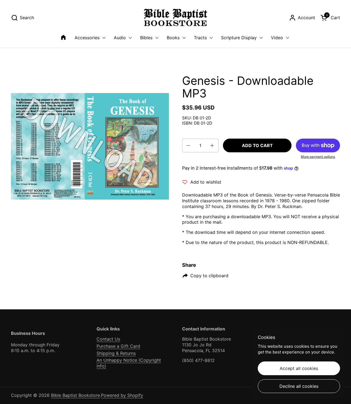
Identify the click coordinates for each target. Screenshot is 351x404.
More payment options (318, 157)
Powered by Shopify (122, 395)
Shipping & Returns (116, 353)
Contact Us (108, 339)
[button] (22, 17)
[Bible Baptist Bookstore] (175, 17)
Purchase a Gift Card (118, 346)
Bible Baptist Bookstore (75, 395)
